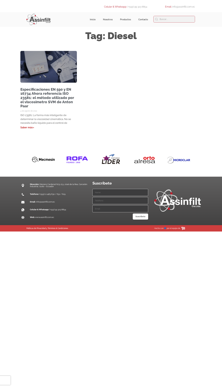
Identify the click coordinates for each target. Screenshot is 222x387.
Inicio (92, 19)
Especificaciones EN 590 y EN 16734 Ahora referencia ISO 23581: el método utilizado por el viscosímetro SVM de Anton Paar (47, 97)
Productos (125, 19)
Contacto (143, 19)
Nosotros (108, 19)
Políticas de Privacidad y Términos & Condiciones (47, 228)
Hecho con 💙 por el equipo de (167, 228)
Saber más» (27, 127)
